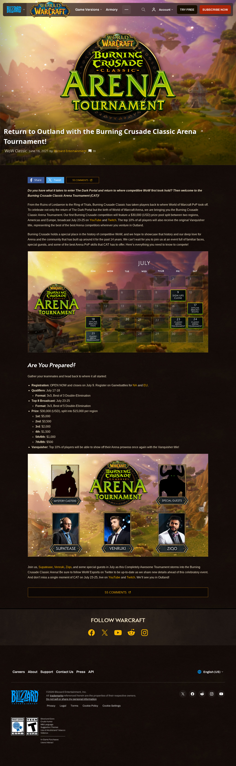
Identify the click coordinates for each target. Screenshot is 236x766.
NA (135, 385)
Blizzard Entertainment (70, 151)
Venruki (59, 567)
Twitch (112, 220)
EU (145, 385)
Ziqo (69, 567)
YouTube (95, 220)
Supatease (46, 567)
